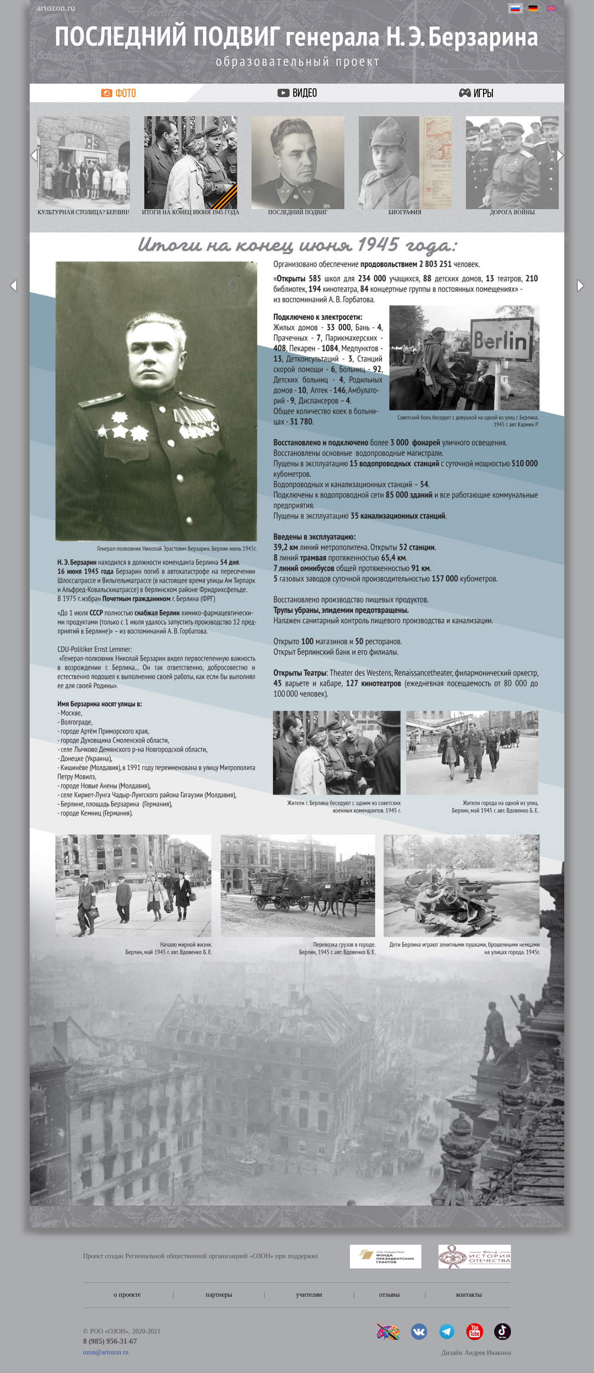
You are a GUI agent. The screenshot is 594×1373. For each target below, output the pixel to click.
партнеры (219, 1294)
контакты (469, 1294)
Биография (404, 212)
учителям (309, 1294)
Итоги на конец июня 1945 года (190, 212)
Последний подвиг (298, 212)
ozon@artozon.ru (106, 1352)
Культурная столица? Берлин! (83, 212)
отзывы (389, 1294)
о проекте (127, 1294)
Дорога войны (512, 212)
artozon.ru (56, 7)
